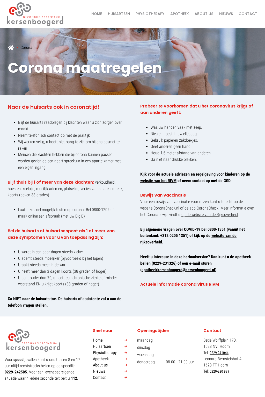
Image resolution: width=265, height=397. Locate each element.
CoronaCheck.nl (166, 208)
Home (96, 13)
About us (204, 13)
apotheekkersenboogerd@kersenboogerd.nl (178, 269)
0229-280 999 (219, 371)
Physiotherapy (150, 13)
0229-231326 (164, 263)
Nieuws (226, 13)
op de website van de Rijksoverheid (209, 214)
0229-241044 (219, 353)
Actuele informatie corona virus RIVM (179, 284)
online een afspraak (44, 216)
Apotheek (179, 13)
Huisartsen (119, 13)
